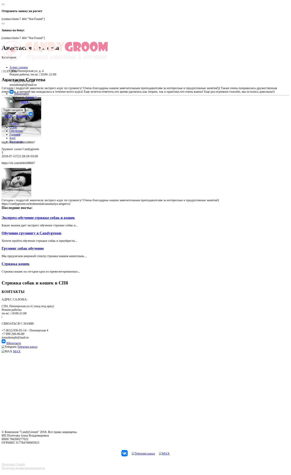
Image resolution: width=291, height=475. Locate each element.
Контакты (16, 141)
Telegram (31, 97)
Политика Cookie (13, 464)
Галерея (15, 134)
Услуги (14, 123)
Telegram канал (27, 346)
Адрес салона (19, 67)
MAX (25, 101)
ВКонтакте (21, 93)
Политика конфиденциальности (23, 468)
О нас (13, 127)
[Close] (3, 4)
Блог (13, 138)
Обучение (16, 131)
